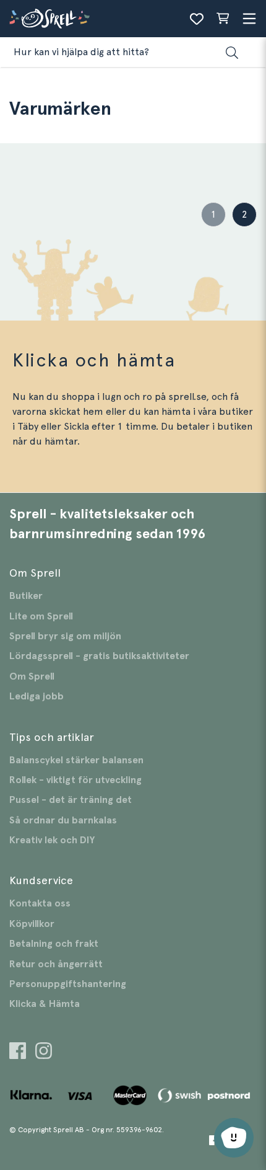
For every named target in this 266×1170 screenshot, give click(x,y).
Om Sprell (31, 676)
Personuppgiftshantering (67, 984)
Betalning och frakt (53, 944)
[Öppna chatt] (234, 1138)
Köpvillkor (31, 924)
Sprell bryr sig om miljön (65, 636)
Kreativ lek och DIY (52, 840)
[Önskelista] (197, 18)
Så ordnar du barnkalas (63, 820)
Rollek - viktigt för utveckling (75, 780)
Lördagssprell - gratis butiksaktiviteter (99, 656)
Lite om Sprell (41, 616)
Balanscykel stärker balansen (76, 760)
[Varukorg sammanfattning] (223, 18)
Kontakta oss (40, 903)
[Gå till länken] (17, 1052)
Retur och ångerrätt (56, 964)
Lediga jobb (36, 696)
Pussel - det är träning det (70, 800)
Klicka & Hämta (44, 1004)
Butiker (26, 596)
